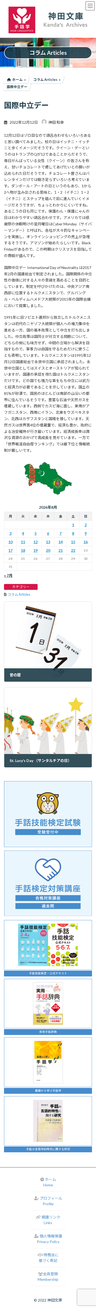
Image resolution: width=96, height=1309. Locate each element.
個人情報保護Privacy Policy (49, 1239)
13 (48, 542)
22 (73, 550)
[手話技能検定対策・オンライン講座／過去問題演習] (48, 883)
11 (23, 542)
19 (35, 550)
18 (23, 550)
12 (35, 542)
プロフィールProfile (51, 1201)
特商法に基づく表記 (48, 1258)
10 (10, 542)
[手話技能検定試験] (48, 814)
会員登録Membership (48, 1276)
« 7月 (8, 575)
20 (48, 550)
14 (60, 542)
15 (73, 542)
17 (10, 550)
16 (85, 542)
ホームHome (49, 1182)
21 (60, 550)
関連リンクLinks (51, 1220)
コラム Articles (19, 594)
